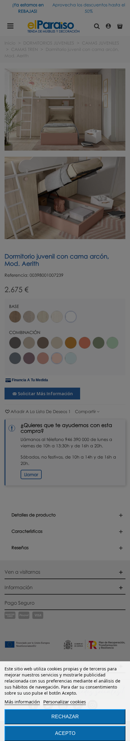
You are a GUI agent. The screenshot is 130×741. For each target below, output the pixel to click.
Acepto (65, 733)
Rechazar (65, 716)
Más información (22, 702)
